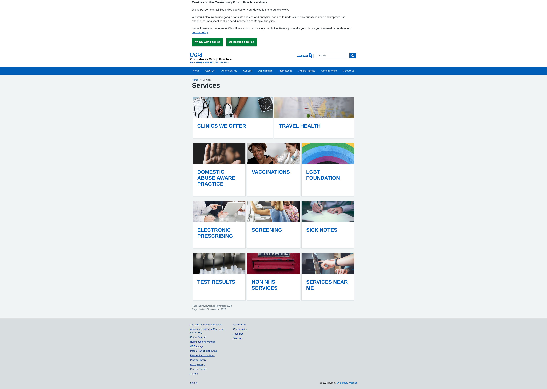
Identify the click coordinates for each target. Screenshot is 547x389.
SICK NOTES (321, 229)
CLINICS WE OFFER (221, 125)
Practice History (198, 360)
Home (196, 71)
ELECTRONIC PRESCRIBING (215, 232)
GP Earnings (196, 346)
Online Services (229, 71)
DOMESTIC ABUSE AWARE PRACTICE (216, 177)
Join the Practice (306, 71)
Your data (238, 334)
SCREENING (267, 229)
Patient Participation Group (203, 351)
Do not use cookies (241, 41)
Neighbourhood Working (202, 342)
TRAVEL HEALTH (300, 125)
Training (194, 373)
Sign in (193, 383)
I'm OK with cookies (207, 41)
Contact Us (348, 71)
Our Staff (247, 71)
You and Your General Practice (205, 324)
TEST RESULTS (216, 281)
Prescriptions (285, 71)
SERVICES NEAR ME (327, 284)
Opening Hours (329, 71)
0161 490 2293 (221, 62)
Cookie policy (240, 329)
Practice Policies (198, 369)
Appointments (265, 71)
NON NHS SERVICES (264, 284)
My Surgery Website (346, 383)
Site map (237, 338)
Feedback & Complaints (202, 355)
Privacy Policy (197, 364)
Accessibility (239, 324)
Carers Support (198, 337)
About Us (210, 71)
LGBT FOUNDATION (323, 174)
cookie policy (200, 32)
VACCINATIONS (271, 171)
